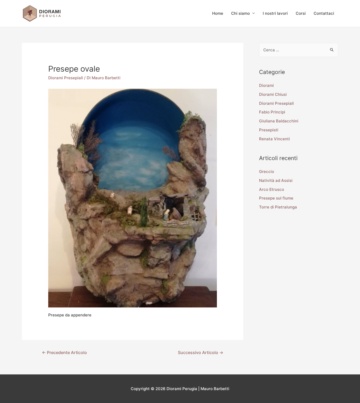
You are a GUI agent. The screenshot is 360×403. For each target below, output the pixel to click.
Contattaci (324, 13)
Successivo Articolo (200, 352)
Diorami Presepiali (65, 77)
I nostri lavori (275, 13)
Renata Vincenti (274, 138)
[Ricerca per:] (298, 49)
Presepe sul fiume (276, 198)
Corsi (301, 13)
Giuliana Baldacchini (278, 120)
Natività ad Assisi (276, 180)
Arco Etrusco (271, 189)
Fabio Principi (272, 112)
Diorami (266, 85)
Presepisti (268, 129)
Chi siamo (240, 13)
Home (217, 13)
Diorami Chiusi (273, 94)
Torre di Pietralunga (278, 207)
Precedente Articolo (64, 352)
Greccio (266, 171)
